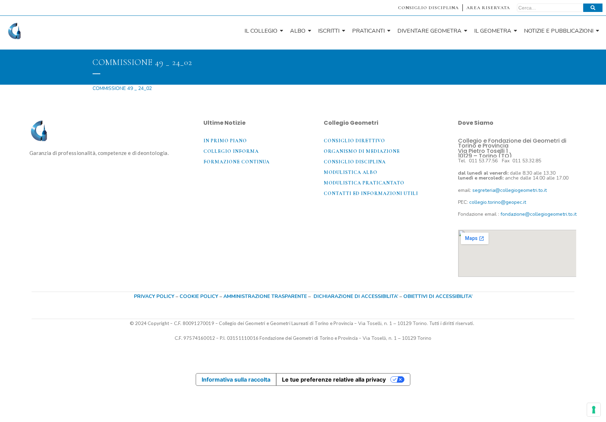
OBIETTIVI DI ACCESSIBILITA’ (437, 296)
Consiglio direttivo (354, 141)
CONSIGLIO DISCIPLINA (428, 8)
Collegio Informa (231, 151)
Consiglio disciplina (355, 162)
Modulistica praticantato (364, 183)
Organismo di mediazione (362, 151)
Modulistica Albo (350, 172)
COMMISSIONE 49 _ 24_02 (122, 88)
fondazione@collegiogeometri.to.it (538, 214)
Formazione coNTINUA (236, 162)
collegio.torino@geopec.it (497, 202)
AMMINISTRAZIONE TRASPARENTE (265, 296)
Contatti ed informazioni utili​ (371, 193)
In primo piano (225, 141)
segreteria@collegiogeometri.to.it (509, 190)
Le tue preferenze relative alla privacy (334, 379)
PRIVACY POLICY (154, 296)
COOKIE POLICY (200, 296)
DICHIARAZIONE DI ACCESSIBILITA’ (356, 296)
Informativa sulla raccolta (236, 379)
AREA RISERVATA (488, 8)
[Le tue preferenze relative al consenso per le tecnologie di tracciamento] (593, 409)
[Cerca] (592, 8)
